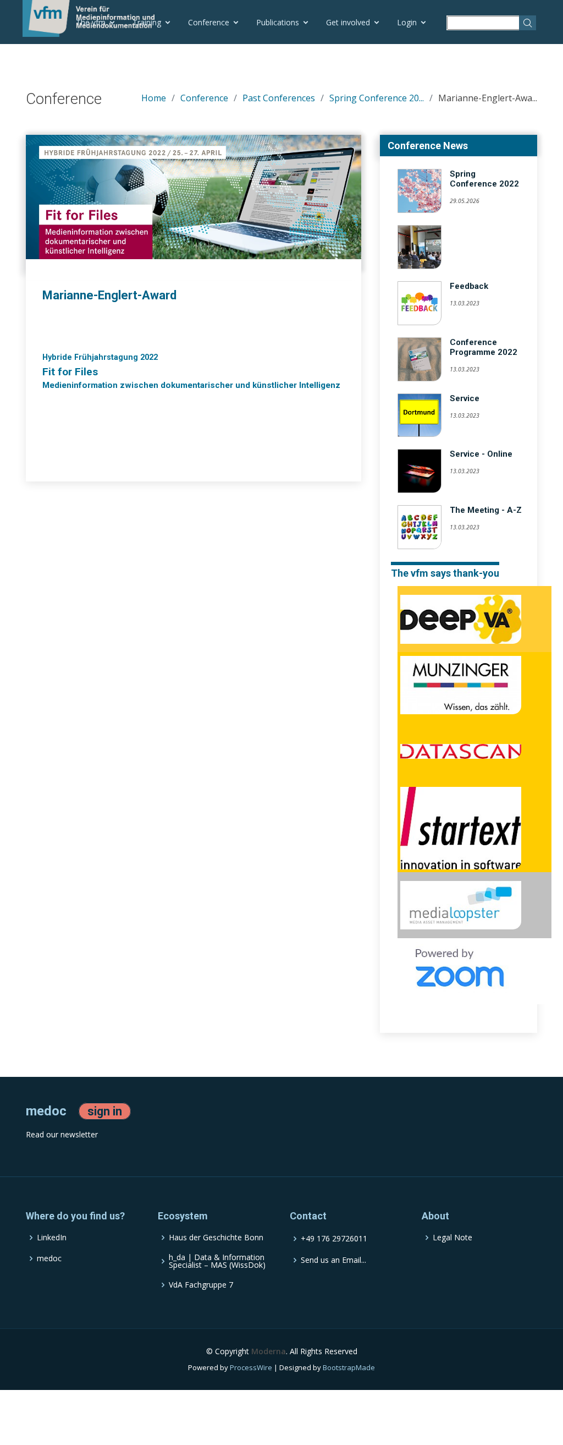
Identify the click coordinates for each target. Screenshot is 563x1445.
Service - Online (481, 454)
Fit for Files (70, 371)
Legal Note (452, 1237)
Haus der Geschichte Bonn (216, 1237)
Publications (277, 22)
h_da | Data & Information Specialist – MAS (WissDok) (217, 1261)
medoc (49, 1258)
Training (147, 22)
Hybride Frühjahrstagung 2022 (100, 357)
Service (464, 398)
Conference (208, 22)
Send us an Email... (333, 1260)
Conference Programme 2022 (483, 347)
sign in (104, 1111)
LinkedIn (52, 1237)
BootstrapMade (349, 1367)
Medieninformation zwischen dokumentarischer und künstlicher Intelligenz (191, 385)
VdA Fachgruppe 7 (201, 1285)
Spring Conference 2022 (484, 179)
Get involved (348, 22)
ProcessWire (251, 1367)
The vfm (91, 22)
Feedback (469, 286)
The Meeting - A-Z (486, 510)
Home (153, 98)
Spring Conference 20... (376, 98)
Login (407, 22)
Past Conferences (278, 98)
